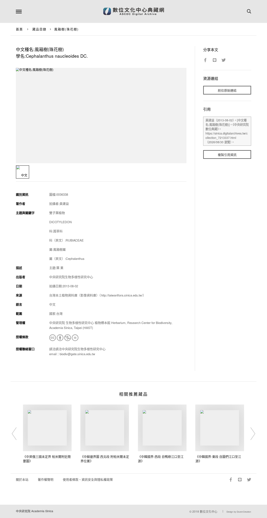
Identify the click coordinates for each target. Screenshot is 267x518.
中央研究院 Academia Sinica (34, 511)
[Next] (249, 433)
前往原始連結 (227, 90)
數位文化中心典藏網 (133, 11)
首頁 (19, 29)
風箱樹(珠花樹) (66, 29)
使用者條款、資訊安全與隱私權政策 (88, 479)
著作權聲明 (45, 479)
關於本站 (22, 479)
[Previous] (18, 433)
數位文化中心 (208, 511)
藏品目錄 (39, 29)
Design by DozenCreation (239, 511)
